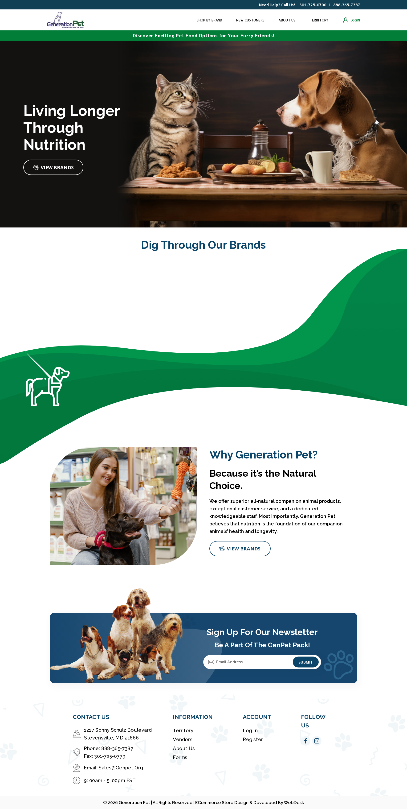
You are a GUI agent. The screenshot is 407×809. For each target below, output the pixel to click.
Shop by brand (209, 20)
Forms (180, 757)
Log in (250, 730)
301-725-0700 (312, 4)
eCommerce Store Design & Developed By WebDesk (249, 802)
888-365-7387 (346, 4)
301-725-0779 (109, 756)
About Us (287, 20)
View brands (243, 548)
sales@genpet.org (121, 768)
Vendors (182, 739)
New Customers (250, 20)
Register (253, 739)
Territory (319, 20)
